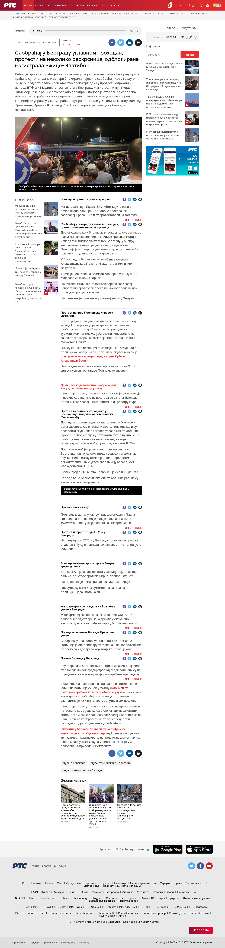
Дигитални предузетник (197, 898)
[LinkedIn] (129, 42)
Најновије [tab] (153, 46)
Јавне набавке (111, 921)
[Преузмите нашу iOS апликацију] (199, 849)
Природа (173, 898)
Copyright (34, 942)
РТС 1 (26, 906)
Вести (28, 5)
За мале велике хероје (102, 900)
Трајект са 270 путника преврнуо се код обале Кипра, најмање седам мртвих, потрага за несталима (164, 102)
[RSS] (207, 5)
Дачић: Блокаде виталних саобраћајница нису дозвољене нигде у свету (89, 386)
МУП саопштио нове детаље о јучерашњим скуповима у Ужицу (164, 67)
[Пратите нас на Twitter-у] (191, 865)
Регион (32, 13)
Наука (161, 898)
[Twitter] (120, 42)
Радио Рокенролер (154, 913)
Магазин (60, 5)
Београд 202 (107, 913)
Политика (19, 13)
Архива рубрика (23, 17)
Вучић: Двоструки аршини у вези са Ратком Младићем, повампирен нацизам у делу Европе (28, 230)
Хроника (73, 13)
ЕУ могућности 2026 (61, 17)
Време (160, 13)
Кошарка (59, 891)
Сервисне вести (177, 13)
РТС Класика (127, 906)
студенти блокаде (73, 763)
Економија (102, 13)
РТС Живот (109, 906)
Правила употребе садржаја (59, 942)
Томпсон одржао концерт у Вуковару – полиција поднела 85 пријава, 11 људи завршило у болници (164, 84)
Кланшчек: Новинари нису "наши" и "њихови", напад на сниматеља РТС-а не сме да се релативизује (27, 252)
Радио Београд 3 (85, 913)
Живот (32, 898)
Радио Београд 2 (61, 913)
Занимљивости (49, 898)
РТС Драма (92, 906)
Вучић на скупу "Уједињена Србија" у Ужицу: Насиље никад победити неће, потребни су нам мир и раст (28, 293)
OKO (49, 5)
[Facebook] (111, 42)
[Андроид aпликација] (175, 160)
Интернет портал (148, 921)
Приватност (19, 942)
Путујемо (97, 898)
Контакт (79, 921)
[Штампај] (138, 42)
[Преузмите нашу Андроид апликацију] (167, 849)
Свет (43, 13)
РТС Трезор (161, 906)
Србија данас (57, 13)
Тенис (71, 891)
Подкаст (40, 17)
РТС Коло (144, 906)
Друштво (87, 13)
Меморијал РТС (186, 891)
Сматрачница (198, 13)
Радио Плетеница (128, 913)
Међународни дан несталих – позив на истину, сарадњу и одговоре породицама (28, 211)
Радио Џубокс (177, 913)
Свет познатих (114, 898)
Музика (66, 898)
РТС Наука (75, 906)
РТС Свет (60, 906)
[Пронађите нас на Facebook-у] (200, 865)
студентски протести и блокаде (82, 770)
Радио (80, 5)
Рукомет (97, 891)
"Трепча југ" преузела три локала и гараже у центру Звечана (28, 272)
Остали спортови (163, 891)
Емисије (92, 5)
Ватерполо (112, 891)
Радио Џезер (107, 915)
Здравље (132, 898)
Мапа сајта (201, 930)
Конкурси (129, 921)
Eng (191, 5)
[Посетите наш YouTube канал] (209, 865)
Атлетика (127, 891)
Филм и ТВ (148, 898)
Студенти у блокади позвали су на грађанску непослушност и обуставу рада (93, 731)
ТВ (70, 5)
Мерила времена (122, 13)
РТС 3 (47, 906)
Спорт (39, 5)
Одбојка (83, 891)
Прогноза (155, 37)
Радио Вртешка (199, 913)
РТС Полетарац (198, 906)
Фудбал (45, 891)
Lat (180, 5)
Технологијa (81, 898)
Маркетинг (93, 921)
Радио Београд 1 (37, 913)
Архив (122, 915)
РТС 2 (36, 906)
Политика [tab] (24, 200)
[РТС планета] (170, 5)
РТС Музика (179, 906)
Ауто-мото (143, 891)
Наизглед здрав (128, 900)
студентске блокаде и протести (111, 763)
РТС (104, 5)
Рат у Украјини (144, 13)
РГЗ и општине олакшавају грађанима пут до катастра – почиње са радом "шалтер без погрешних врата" (164, 119)
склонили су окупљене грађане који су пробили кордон (94, 690)
